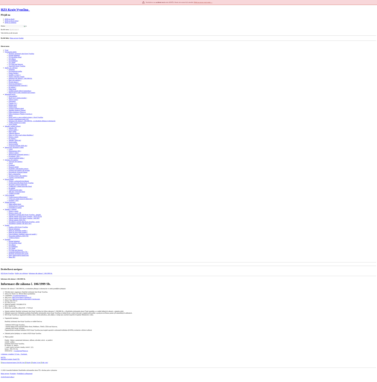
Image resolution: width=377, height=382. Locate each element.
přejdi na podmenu (10, 22)
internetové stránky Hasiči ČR (10, 359)
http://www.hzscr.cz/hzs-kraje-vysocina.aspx (26, 299)
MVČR (3, 357)
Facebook (24, 354)
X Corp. (17, 354)
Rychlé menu (5, 29)
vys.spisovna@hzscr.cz (20, 295)
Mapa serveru (14, 38)
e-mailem (11, 354)
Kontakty (13, 373)
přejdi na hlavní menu (11, 21)
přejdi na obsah (9, 19)
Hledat (3, 26)
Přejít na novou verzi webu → (203, 2)
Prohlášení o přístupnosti (24, 373)
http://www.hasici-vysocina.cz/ (21, 297)
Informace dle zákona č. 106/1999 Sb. (40, 273)
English (21, 38)
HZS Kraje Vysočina (14, 9)
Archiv (7, 377)
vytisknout (4, 354)
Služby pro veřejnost (21, 273)
